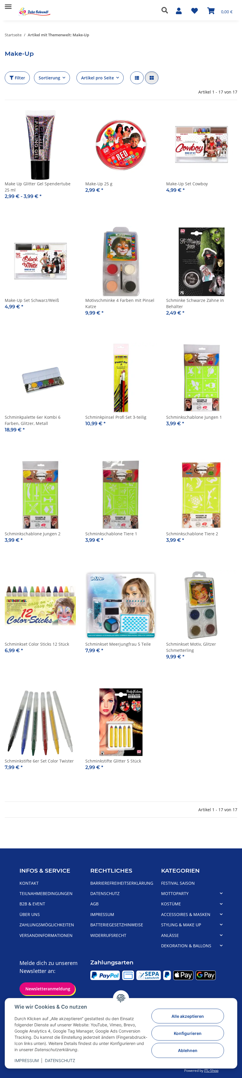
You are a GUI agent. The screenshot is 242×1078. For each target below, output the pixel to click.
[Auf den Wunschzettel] (227, 119)
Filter (19, 78)
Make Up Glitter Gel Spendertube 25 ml (38, 187)
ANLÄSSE (170, 935)
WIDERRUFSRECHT (108, 935)
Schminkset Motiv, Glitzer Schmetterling (191, 647)
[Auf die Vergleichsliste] (211, 119)
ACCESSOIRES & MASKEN (185, 914)
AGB (94, 904)
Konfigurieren (188, 1033)
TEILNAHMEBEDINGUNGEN (46, 893)
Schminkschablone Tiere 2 (192, 533)
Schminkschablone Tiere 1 (111, 533)
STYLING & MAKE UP (181, 924)
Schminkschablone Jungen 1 (194, 417)
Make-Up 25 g (98, 184)
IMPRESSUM (26, 1060)
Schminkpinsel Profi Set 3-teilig (115, 417)
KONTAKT (29, 883)
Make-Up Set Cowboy (187, 184)
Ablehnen (187, 1050)
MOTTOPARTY (175, 893)
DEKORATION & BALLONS (186, 945)
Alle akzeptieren (187, 1016)
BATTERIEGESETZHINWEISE (116, 924)
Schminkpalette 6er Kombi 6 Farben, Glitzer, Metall (32, 420)
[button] (166, 10)
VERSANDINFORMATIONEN (46, 935)
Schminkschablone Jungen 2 (32, 533)
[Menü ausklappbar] (8, 4)
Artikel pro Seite (97, 78)
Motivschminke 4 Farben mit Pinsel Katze (119, 303)
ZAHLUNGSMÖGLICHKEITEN (46, 924)
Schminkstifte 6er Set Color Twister (39, 761)
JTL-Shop (211, 1070)
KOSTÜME (171, 904)
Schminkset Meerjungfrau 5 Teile (118, 644)
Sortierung (49, 78)
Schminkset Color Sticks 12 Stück (37, 644)
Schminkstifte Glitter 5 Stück (113, 761)
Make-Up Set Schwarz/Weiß (32, 300)
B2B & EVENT (32, 904)
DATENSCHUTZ (60, 1060)
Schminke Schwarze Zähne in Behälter (195, 303)
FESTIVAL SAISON (178, 883)
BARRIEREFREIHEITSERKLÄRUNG (121, 883)
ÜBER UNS (29, 914)
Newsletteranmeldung (47, 989)
